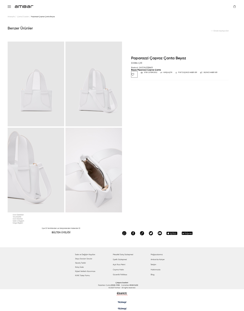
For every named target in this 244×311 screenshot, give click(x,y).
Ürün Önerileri (18, 219)
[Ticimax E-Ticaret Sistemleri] (122, 309)
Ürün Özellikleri (18, 215)
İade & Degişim (18, 221)
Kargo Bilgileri (18, 223)
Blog (152, 275)
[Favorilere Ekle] (134, 74)
